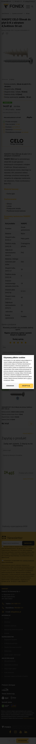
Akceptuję (26, 386)
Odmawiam (10, 386)
